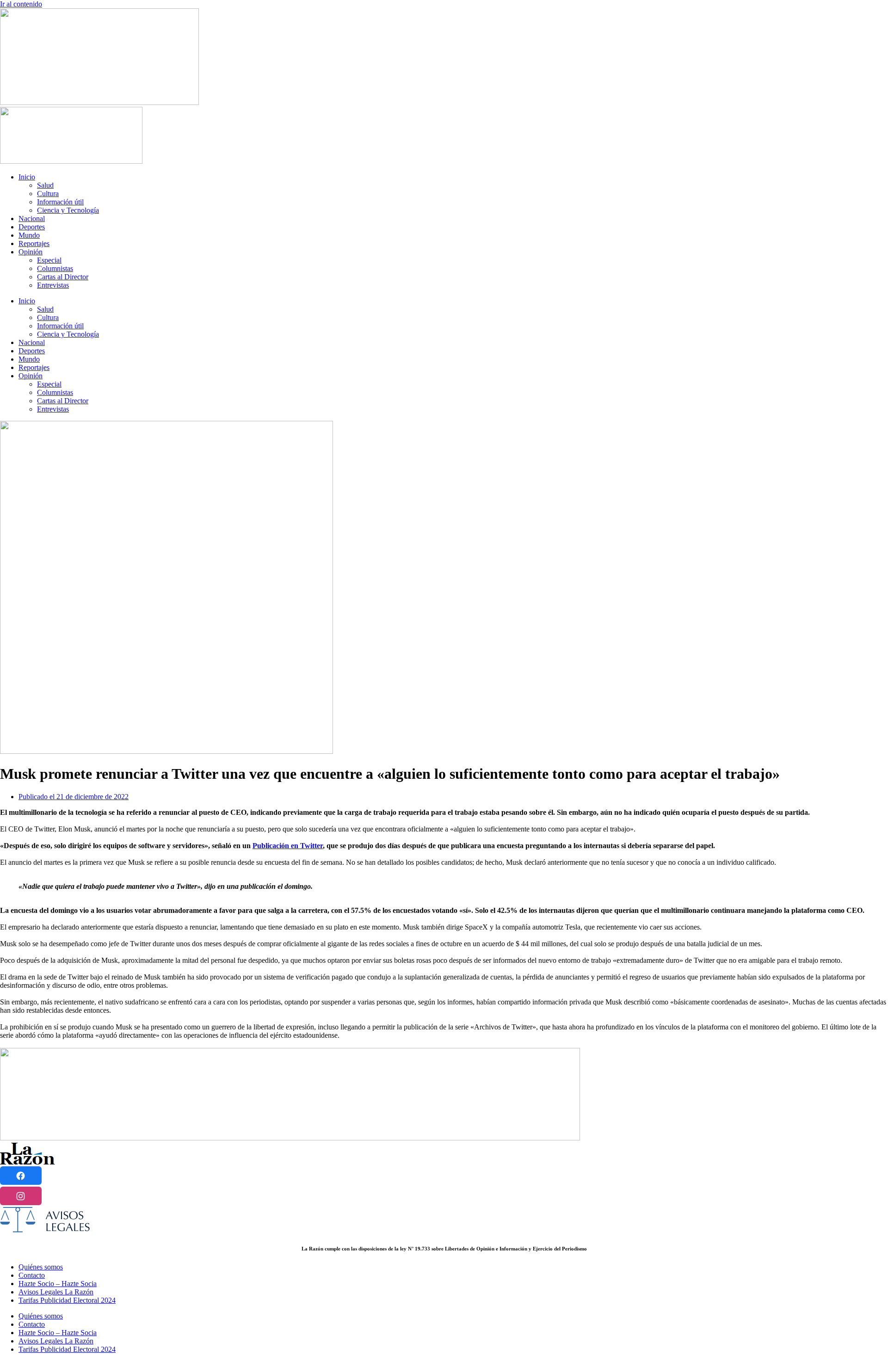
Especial (49, 260)
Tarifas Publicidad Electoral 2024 (67, 1300)
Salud (45, 185)
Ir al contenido (21, 4)
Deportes (31, 227)
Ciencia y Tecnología (68, 210)
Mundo (29, 235)
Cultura (48, 193)
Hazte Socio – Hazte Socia (57, 1283)
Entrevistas (53, 285)
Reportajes (33, 243)
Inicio (26, 177)
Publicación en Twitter (288, 846)
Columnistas (55, 268)
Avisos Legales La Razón (55, 1292)
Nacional (31, 218)
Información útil (60, 202)
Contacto (31, 1275)
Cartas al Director (62, 277)
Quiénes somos (40, 1267)
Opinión (30, 252)
